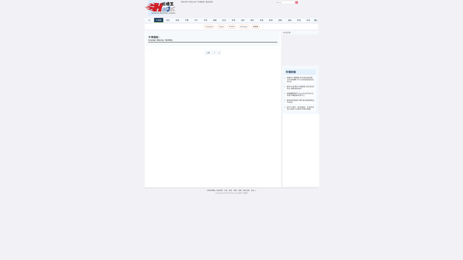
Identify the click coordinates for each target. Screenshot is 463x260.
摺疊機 (255, 27)
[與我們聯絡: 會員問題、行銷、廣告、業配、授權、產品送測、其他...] (231, 190)
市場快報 (200, 2)
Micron (160, 40)
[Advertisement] (239, 9)
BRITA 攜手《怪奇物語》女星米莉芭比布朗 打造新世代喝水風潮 (300, 108)
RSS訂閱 (286, 33)
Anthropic (244, 27)
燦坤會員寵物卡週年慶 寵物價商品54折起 (300, 101)
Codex (221, 27)
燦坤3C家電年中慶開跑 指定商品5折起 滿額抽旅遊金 (300, 87)
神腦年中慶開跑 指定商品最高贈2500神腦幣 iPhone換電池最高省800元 (300, 79)
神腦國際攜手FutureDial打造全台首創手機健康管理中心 (300, 94)
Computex (209, 27)
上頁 (208, 53)
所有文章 (184, 2)
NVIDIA (232, 27)
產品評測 (209, 2)
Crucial (152, 40)
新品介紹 (192, 2)
